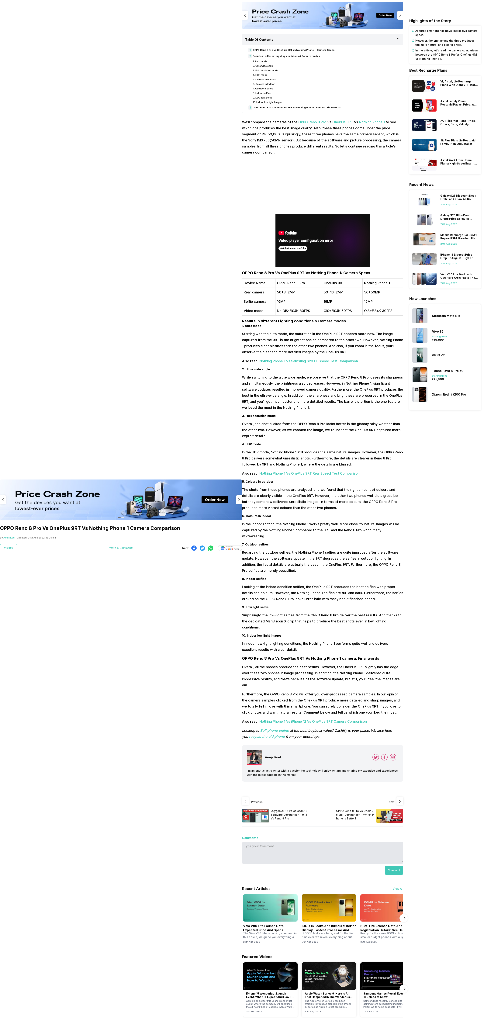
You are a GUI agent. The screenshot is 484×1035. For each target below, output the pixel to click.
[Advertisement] (322, 184)
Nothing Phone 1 (372, 122)
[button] (394, 870)
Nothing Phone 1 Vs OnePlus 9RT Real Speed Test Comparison (309, 473)
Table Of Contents (259, 39)
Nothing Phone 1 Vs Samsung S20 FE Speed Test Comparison (308, 361)
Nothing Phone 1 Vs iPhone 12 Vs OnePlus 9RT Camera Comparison (313, 721)
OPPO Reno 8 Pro (312, 122)
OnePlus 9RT (342, 122)
